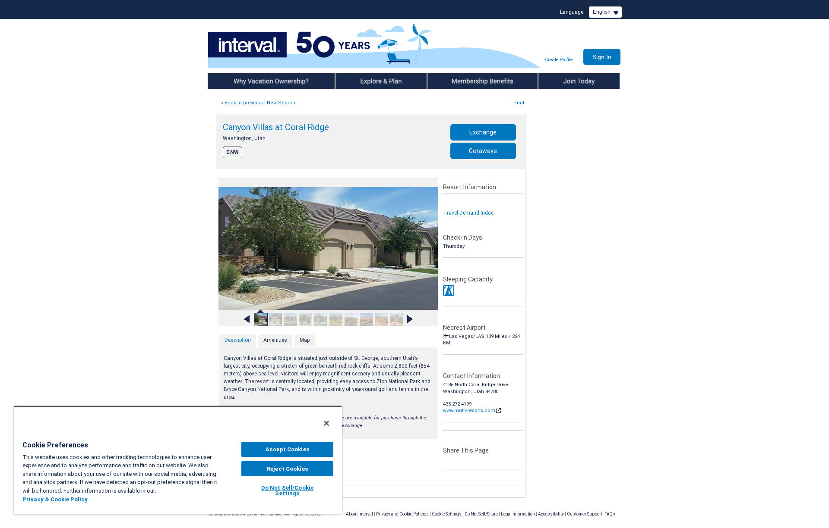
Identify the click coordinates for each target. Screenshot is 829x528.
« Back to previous (242, 103)
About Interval (359, 514)
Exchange (483, 132)
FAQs (609, 514)
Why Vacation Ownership (238, 81)
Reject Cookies (287, 469)
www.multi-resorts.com (469, 410)
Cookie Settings (447, 514)
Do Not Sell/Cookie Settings (287, 490)
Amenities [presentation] (275, 340)
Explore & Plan (353, 81)
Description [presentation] (238, 340)
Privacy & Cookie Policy (55, 499)
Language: (572, 12)
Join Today (552, 81)
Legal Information (518, 514)
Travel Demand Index (468, 213)
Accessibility (551, 514)
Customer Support (584, 514)
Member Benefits (449, 81)
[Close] (326, 423)
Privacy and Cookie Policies (402, 514)
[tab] (237, 340)
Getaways (483, 150)
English (602, 12)
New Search (281, 103)
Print (518, 103)
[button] (448, 290)
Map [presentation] (305, 340)
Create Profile (559, 59)
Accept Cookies (287, 449)
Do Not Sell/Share (481, 514)
